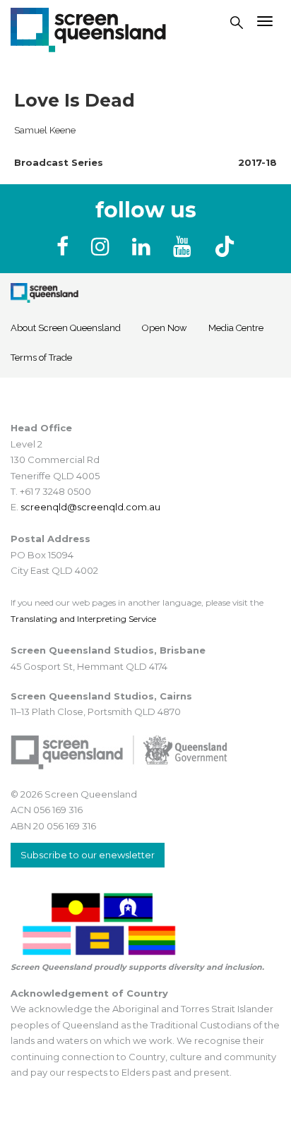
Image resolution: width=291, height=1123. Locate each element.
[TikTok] (224, 246)
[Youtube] (185, 246)
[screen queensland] (88, 28)
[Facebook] (65, 246)
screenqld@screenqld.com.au (90, 506)
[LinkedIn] (144, 246)
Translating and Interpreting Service (83, 618)
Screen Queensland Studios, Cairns (101, 696)
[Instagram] (103, 246)
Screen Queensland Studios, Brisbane (108, 650)
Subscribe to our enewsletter (87, 854)
